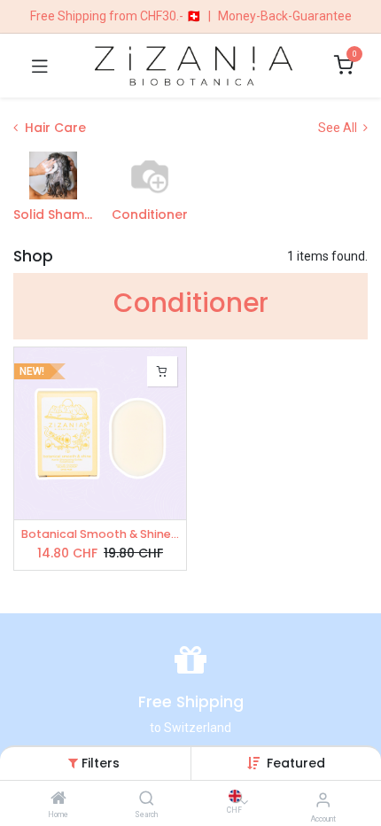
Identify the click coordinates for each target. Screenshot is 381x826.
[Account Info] (323, 800)
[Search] (146, 799)
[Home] (58, 799)
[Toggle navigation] (39, 65)
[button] (296, 763)
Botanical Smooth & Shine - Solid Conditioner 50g (100, 534)
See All (339, 128)
